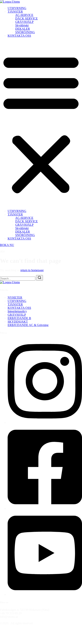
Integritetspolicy (17, 311)
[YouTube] (45, 594)
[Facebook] (45, 508)
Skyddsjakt (22, 25)
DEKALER (22, 28)
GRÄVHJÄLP (24, 21)
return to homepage (32, 270)
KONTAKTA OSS (19, 35)
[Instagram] (45, 422)
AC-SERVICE (24, 15)
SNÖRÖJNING (25, 32)
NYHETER (15, 297)
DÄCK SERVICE (26, 18)
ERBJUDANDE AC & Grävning (28, 325)
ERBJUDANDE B (19, 318)
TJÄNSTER (15, 11)
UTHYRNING (17, 8)
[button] (41, 123)
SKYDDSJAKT (18, 321)
